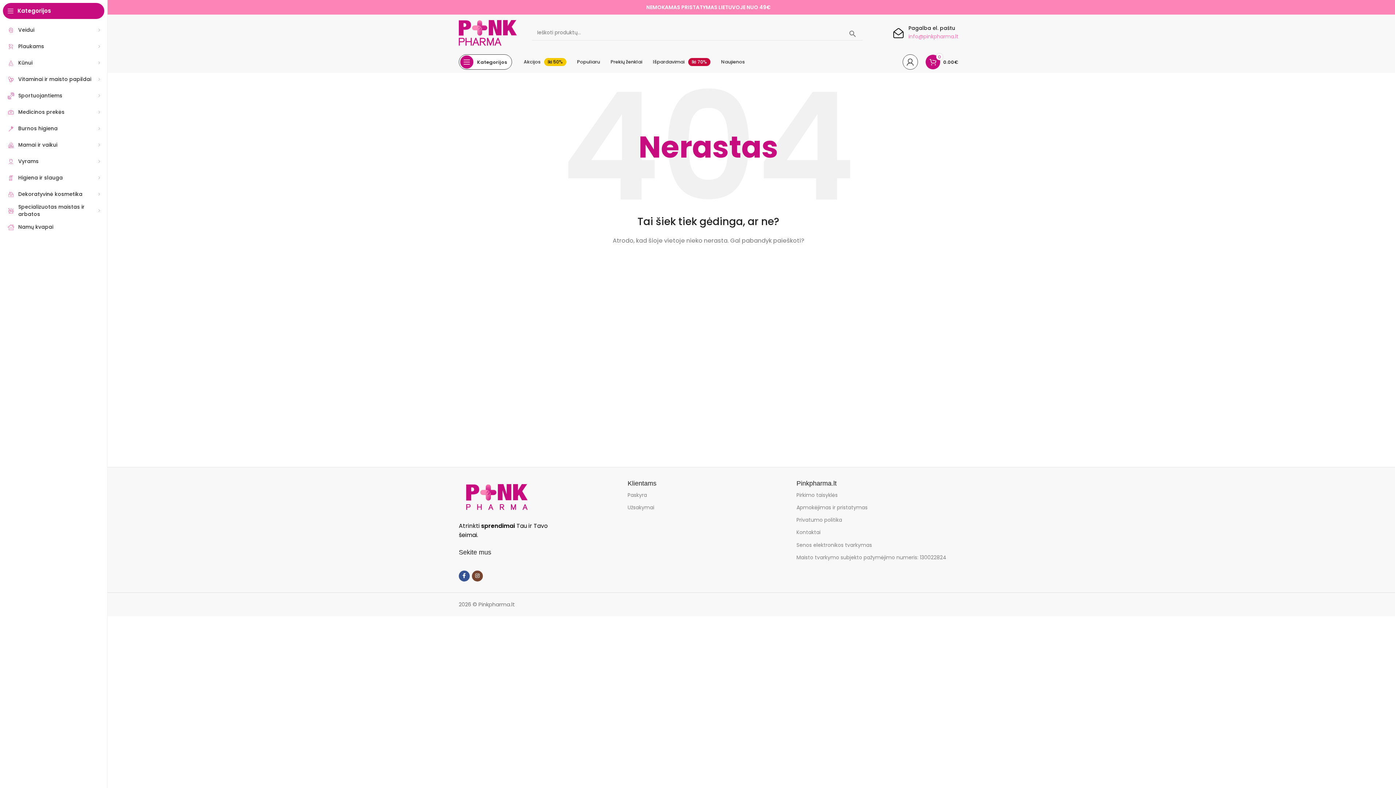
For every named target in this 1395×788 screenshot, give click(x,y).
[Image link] (497, 496)
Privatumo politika (819, 520)
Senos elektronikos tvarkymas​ (834, 545)
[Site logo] (488, 32)
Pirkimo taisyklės (817, 495)
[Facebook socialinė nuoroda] (464, 576)
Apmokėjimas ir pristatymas (832, 507)
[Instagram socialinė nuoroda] (477, 576)
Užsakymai (641, 507)
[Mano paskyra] (910, 62)
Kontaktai (809, 532)
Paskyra (637, 495)
